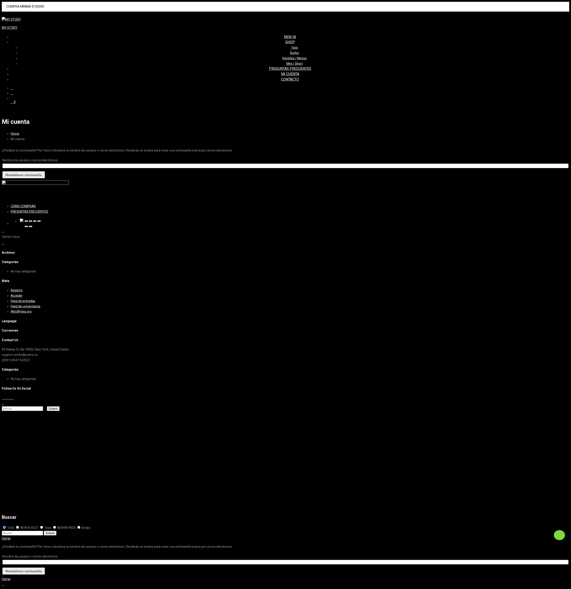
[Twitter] (5, 398)
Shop (290, 42)
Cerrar (6, 538)
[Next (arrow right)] (30, 226)
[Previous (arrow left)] (26, 226)
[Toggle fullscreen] (35, 221)
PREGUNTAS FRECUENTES (290, 68)
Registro (17, 290)
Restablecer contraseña (24, 175)
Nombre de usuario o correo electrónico (30, 160)
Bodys (294, 53)
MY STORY (9, 27)
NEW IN (290, 37)
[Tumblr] (13, 398)
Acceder (17, 295)
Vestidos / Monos (294, 58)
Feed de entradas (23, 301)
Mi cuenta (290, 74)
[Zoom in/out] (39, 221)
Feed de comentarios (25, 306)
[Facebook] (3, 398)
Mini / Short (294, 63)
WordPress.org (21, 311)
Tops (294, 47)
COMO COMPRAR (23, 206)
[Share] (30, 221)
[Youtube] (10, 398)
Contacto (290, 79)
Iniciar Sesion (22, 503)
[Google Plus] (8, 398)
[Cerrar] (26, 221)
